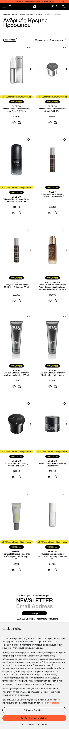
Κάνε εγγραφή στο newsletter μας (34, 595)
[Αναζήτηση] (10, 6)
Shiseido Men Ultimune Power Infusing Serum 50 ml (16, 200)
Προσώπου (39, 14)
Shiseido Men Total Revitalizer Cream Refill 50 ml (52, 109)
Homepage (6, 14)
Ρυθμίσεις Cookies (33, 710)
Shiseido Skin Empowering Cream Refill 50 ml (16, 464)
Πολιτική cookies (51, 703)
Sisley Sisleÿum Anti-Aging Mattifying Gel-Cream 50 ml (16, 286)
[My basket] (63, 6)
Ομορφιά (14, 14)
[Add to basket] (19, 122)
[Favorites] (58, 6)
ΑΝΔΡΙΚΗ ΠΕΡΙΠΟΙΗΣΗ (26, 14)
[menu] (5, 7)
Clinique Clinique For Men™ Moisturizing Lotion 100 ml (52, 374)
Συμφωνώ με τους (37, 619)
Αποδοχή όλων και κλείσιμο (34, 718)
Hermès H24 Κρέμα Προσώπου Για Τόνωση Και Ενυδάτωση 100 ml (16, 556)
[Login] (52, 6)
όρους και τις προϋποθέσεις (45, 619)
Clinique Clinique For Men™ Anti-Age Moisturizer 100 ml (16, 374)
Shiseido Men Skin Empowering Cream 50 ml (52, 464)
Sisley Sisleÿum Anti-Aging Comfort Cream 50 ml (52, 195)
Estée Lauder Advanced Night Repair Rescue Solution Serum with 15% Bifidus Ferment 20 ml (52, 287)
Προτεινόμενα (56, 40)
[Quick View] (13, 122)
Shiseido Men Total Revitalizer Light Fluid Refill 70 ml (16, 109)
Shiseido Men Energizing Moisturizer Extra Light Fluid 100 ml (52, 556)
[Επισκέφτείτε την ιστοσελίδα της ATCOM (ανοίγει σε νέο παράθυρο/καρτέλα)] (34, 725)
